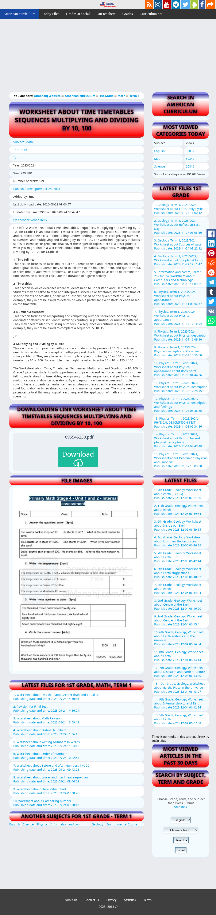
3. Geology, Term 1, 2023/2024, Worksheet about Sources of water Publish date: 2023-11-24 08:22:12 (178, 244)
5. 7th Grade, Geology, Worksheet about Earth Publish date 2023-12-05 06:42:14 (177, 557)
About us (71, 900)
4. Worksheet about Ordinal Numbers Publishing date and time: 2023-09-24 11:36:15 (46, 732)
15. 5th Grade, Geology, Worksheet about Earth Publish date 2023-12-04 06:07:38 (178, 719)
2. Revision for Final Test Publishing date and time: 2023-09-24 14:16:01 (46, 708)
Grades (127, 14)
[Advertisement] (108, 59)
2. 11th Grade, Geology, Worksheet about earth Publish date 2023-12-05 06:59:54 (178, 510)
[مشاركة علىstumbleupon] (211, 272)
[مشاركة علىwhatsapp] (211, 321)
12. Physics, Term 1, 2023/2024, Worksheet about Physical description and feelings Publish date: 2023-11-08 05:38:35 (180, 405)
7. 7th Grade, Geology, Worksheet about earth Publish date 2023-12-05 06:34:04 (177, 589)
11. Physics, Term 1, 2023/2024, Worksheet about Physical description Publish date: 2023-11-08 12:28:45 (180, 387)
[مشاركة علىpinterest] (211, 253)
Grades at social (78, 14)
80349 (190, 159)
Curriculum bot (151, 14)
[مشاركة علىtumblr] (211, 292)
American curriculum (19, 14)
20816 (190, 166)
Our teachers (106, 14)
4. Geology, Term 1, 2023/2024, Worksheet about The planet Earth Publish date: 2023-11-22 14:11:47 (178, 260)
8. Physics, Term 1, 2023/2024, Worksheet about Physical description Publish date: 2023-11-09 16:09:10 (180, 335)
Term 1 (134, 96)
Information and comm (67, 824)
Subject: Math (23, 142)
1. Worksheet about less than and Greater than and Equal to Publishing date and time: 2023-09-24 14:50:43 (56, 697)
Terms (147, 900)
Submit (181, 850)
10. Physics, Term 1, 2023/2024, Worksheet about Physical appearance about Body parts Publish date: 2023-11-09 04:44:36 (178, 369)
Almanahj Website (47, 96)
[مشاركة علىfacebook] (211, 234)
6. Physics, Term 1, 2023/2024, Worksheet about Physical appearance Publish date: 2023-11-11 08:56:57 (178, 298)
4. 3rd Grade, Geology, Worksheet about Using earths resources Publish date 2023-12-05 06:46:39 (177, 541)
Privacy (111, 900)
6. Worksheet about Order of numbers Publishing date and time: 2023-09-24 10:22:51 (46, 756)
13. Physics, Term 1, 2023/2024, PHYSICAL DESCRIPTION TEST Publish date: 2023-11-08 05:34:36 (178, 422)
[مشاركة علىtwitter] (211, 301)
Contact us (92, 900)
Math (122, 96)
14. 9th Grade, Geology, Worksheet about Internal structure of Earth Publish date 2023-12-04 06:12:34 (178, 703)
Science (28, 824)
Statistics (130, 900)
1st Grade (107, 96)
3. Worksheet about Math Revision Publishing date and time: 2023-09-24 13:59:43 (46, 720)
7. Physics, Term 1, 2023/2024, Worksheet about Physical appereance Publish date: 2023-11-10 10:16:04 (178, 318)
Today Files (50, 14)
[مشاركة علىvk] (211, 311)
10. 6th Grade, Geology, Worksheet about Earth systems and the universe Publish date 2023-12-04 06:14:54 (178, 638)
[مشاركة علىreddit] (211, 263)
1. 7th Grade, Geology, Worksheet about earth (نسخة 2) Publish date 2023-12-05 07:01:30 (177, 494)
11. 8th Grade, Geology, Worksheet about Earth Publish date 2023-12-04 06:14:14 (178, 656)
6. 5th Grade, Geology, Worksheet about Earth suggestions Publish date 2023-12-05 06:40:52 (177, 573)
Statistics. (181, 807)
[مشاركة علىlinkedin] (211, 243)
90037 (190, 151)
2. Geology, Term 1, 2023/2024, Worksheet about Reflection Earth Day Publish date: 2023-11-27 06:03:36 (178, 227)
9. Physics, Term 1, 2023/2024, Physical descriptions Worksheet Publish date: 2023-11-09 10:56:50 (178, 351)
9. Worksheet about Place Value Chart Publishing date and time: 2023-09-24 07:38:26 (46, 791)
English (14, 824)
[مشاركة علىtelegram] (211, 282)
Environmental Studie (122, 824)
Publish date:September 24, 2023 (36, 189)
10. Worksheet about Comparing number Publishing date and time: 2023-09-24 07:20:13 (46, 803)
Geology (97, 824)
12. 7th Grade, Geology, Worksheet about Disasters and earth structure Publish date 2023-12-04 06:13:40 (179, 672)
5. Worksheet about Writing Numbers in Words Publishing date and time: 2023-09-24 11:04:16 (46, 744)
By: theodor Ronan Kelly (30, 220)
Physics (42, 824)
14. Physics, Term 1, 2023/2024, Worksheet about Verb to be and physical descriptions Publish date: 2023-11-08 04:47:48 (178, 440)
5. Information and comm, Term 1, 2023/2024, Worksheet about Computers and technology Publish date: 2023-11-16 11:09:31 (178, 278)
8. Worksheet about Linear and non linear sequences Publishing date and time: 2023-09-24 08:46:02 (50, 779)
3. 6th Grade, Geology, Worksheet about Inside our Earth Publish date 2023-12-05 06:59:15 (177, 525)
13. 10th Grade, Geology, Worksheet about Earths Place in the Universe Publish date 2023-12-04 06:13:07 (179, 688)
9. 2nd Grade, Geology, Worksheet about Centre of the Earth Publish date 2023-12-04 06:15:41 (178, 620)
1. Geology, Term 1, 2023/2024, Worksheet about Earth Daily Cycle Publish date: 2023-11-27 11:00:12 (178, 209)
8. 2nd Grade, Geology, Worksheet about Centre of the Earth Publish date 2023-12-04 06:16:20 (178, 604)
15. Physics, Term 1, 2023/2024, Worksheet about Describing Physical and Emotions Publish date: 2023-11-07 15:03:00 (180, 460)
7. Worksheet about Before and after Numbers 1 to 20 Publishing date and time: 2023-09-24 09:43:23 (51, 767)
